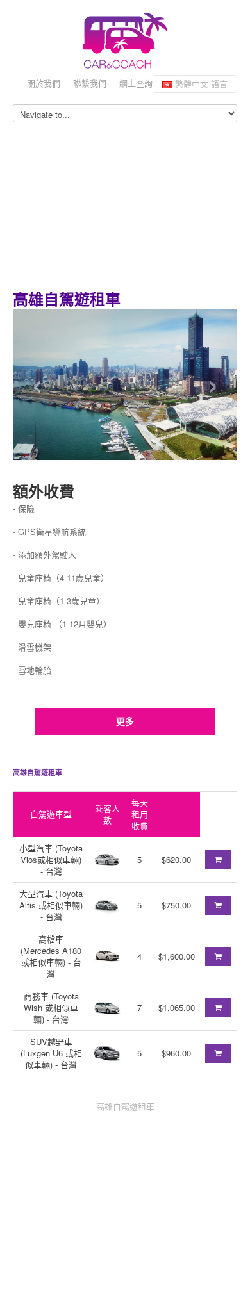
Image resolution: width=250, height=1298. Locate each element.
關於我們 (43, 83)
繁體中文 (200, 84)
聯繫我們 (89, 83)
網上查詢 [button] (136, 83)
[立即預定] (218, 859)
